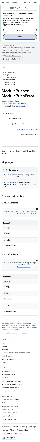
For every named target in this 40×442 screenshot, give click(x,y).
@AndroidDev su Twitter (9, 374)
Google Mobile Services (9, 413)
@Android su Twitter (8, 371)
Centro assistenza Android (10, 399)
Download (5, 349)
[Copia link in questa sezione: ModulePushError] (20, 203)
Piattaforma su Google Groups (12, 384)
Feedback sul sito (23, 430)
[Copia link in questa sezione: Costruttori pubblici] (27, 196)
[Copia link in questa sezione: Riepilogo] (15, 162)
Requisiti (4, 346)
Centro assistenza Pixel (9, 403)
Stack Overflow (7, 416)
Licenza (5, 430)
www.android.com (8, 409)
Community (23, 427)
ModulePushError (10, 175)
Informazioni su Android (10, 427)
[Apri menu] (3, 2)
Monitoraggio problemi (9, 419)
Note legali (32, 427)
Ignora (20, 30)
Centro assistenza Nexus (10, 406)
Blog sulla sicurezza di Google (11, 381)
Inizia (20, 37)
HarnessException (19, 106)
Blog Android (6, 378)
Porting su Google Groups (10, 391)
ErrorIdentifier (24, 184)
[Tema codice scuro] (37, 209)
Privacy (12, 430)
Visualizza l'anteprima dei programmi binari (16, 353)
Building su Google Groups (10, 388)
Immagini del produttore (10, 356)
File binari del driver (8, 359)
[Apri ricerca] (25, 2)
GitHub (4, 362)
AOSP (3, 67)
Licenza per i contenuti (30, 325)
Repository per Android (9, 343)
